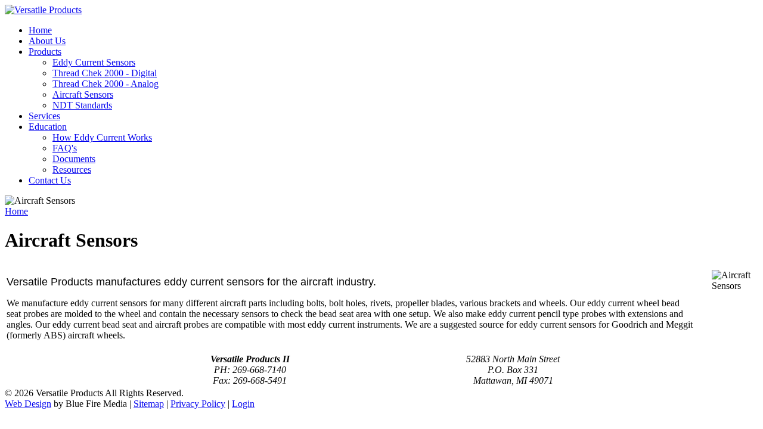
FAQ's (64, 148)
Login (243, 404)
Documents (73, 159)
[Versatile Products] (43, 10)
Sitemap (149, 404)
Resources (71, 169)
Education (48, 127)
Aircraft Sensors (82, 94)
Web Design (28, 404)
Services (44, 116)
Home (40, 30)
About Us (47, 41)
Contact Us (50, 180)
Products (45, 51)
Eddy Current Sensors (93, 62)
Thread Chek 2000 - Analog (105, 84)
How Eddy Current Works (102, 137)
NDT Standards (82, 105)
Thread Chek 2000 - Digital (104, 73)
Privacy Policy (197, 404)
